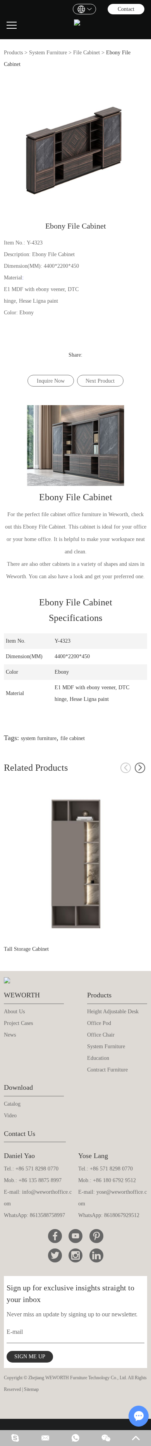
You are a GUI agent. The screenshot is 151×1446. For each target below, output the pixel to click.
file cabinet (72, 738)
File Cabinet (86, 52)
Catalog (12, 1104)
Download (18, 1087)
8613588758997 (47, 1215)
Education (98, 1058)
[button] (140, 768)
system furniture (39, 738)
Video (10, 1115)
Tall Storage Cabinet (26, 949)
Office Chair (101, 1035)
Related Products (36, 768)
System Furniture (48, 52)
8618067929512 (121, 1215)
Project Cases (18, 1023)
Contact (126, 9)
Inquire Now (51, 381)
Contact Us (19, 1133)
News (10, 1035)
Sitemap (31, 1389)
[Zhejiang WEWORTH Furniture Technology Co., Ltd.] (77, 25)
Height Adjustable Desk (113, 1011)
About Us (14, 1011)
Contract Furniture (107, 1070)
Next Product (100, 381)
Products (13, 52)
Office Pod (99, 1023)
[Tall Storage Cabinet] (76, 864)
